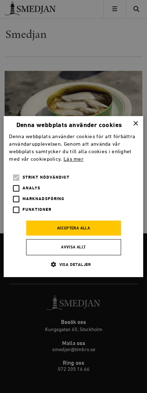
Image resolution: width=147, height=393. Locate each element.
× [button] (135, 123)
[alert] (73, 196)
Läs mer (73, 159)
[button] (73, 264)
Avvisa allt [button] (73, 247)
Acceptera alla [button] (73, 228)
